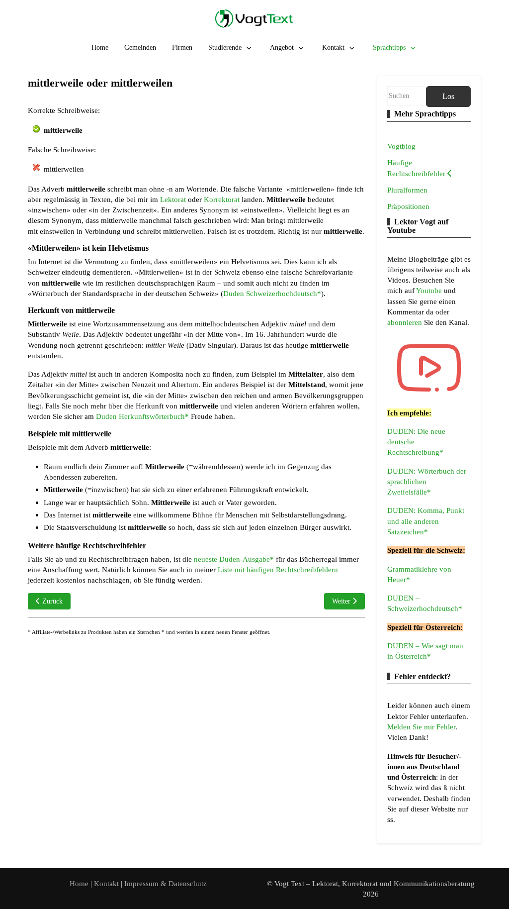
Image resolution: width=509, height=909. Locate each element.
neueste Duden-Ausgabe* (234, 559)
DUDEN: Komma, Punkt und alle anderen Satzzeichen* (425, 521)
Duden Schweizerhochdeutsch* (272, 293)
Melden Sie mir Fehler (421, 726)
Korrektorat (222, 199)
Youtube (430, 290)
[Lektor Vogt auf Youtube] (429, 368)
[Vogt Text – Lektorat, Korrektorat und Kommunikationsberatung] (254, 18)
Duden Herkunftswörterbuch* (142, 416)
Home (79, 883)
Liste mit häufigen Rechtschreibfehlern (278, 569)
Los (448, 96)
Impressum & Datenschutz (165, 883)
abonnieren (405, 322)
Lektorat (173, 199)
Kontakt (107, 883)
